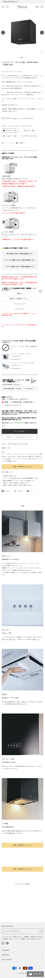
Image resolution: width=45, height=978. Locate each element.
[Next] (42, 33)
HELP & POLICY (7, 959)
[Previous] (3, 33)
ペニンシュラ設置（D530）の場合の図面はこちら (19, 260)
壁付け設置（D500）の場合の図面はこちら (20, 253)
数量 (3, 142)
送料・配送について (7, 472)
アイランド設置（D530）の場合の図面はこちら (19, 266)
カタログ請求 (37, 974)
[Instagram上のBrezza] (3, 943)
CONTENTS (5, 955)
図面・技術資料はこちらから (22, 466)
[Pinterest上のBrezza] (7, 943)
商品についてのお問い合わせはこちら (19, 437)
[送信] (41, 931)
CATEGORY (5, 950)
